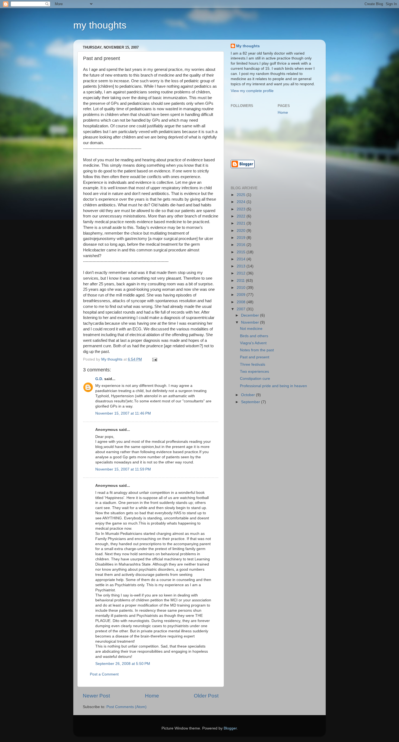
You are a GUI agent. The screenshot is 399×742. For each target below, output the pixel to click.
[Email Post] (154, 359)
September (251, 402)
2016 (241, 245)
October (248, 395)
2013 (241, 266)
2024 (241, 202)
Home (152, 696)
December (250, 315)
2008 (241, 302)
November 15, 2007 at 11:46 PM (123, 413)
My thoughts (248, 46)
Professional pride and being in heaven (273, 386)
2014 (241, 259)
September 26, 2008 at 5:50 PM (122, 664)
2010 (241, 288)
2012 (241, 273)
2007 (241, 309)
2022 (241, 216)
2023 (241, 209)
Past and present (254, 357)
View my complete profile (252, 91)
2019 (241, 238)
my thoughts (99, 25)
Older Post (206, 696)
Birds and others (254, 336)
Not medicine (251, 329)
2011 (241, 281)
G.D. (99, 379)
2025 (241, 195)
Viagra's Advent (253, 343)
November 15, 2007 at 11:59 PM (123, 469)
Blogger (230, 728)
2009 (241, 295)
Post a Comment (104, 674)
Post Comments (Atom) (126, 707)
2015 (241, 252)
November (250, 322)
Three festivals (252, 364)
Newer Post (96, 696)
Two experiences (254, 372)
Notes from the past (257, 350)
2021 (241, 223)
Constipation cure (255, 379)
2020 (241, 231)
